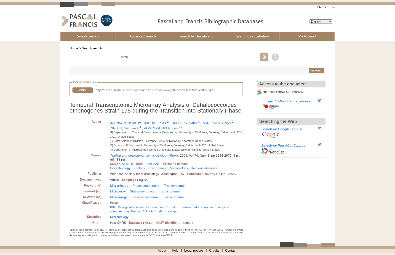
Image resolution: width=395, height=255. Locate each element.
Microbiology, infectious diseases (193, 168)
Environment (157, 168)
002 (113, 207)
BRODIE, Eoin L (155, 123)
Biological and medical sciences (141, 207)
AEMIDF (128, 164)
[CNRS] (106, 20)
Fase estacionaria (146, 197)
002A (171, 207)
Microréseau (119, 185)
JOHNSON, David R (124, 123)
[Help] (274, 57)
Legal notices (193, 250)
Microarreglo (119, 197)
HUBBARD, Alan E (185, 123)
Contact (230, 250)
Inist (332, 7)
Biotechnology (120, 168)
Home (73, 48)
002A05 (150, 211)
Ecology (139, 168)
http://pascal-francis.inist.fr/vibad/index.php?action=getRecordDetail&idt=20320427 (155, 90)
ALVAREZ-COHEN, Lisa (161, 128)
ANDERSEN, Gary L (217, 123)
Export (316, 70)
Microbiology (167, 211)
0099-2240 (152, 164)
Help (175, 250)
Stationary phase (142, 191)
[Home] (79, 20)
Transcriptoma (173, 197)
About (162, 250)
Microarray (118, 191)
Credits (214, 250)
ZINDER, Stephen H (124, 128)
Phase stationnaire (146, 185)
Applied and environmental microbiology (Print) (144, 155)
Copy (82, 90)
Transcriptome (174, 185)
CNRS (321, 7)
